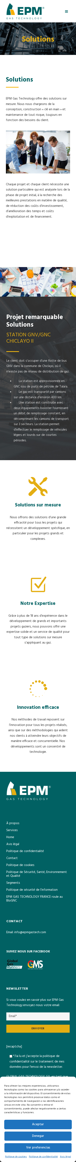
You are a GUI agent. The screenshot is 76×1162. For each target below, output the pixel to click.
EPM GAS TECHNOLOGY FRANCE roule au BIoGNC (34, 898)
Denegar (38, 1136)
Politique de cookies (16, 1157)
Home (10, 837)
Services (12, 830)
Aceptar (38, 1124)
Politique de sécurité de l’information (32, 889)
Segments (13, 882)
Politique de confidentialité (43, 1157)
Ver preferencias (38, 1147)
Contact (12, 858)
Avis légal (65, 1157)
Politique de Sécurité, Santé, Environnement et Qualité (36, 874)
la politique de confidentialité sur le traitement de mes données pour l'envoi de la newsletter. (37, 1061)
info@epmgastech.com (30, 932)
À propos (12, 823)
